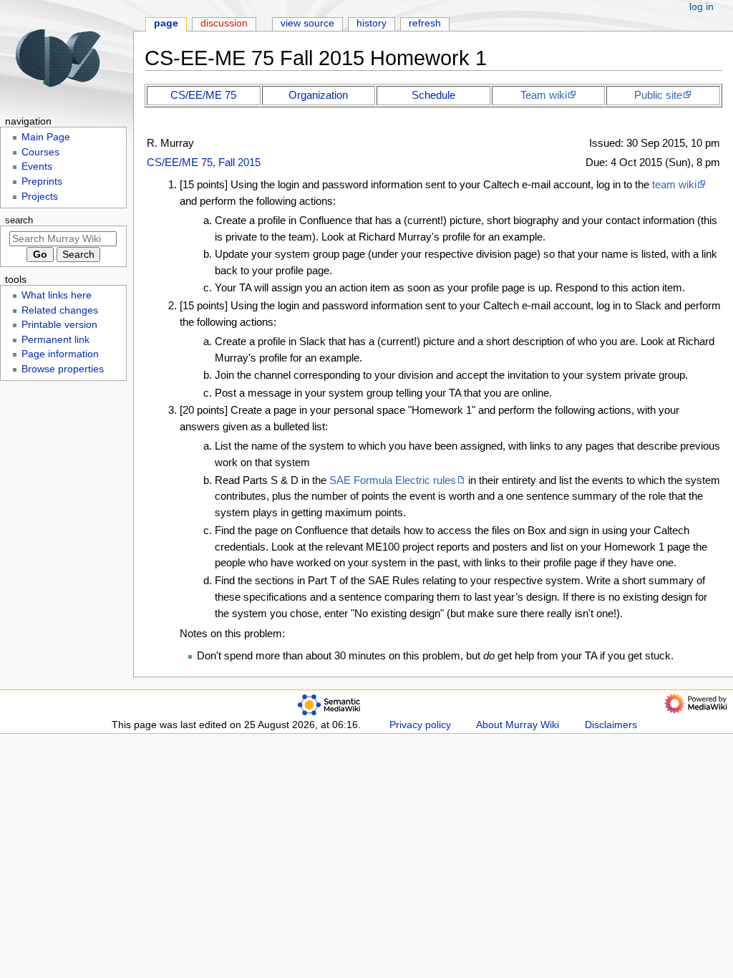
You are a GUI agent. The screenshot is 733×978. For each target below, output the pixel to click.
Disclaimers (611, 725)
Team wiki (543, 95)
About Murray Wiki (517, 725)
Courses (40, 152)
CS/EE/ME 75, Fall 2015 (204, 162)
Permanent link (55, 339)
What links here (56, 295)
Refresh (425, 23)
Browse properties (62, 369)
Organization (318, 95)
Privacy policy (420, 725)
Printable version (59, 324)
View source (307, 23)
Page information (60, 354)
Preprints (41, 181)
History (371, 23)
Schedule (433, 95)
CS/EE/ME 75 (203, 95)
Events (36, 166)
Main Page (45, 137)
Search (19, 221)
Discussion (224, 23)
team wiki (674, 184)
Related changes (59, 310)
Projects (39, 196)
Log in (701, 6)
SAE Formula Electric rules (392, 480)
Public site (658, 95)
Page (166, 23)
